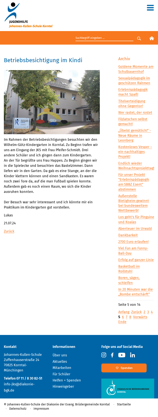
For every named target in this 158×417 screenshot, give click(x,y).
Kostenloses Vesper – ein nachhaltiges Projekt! (135, 152)
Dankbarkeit (128, 235)
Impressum (41, 408)
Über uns (60, 355)
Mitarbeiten (62, 368)
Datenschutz (17, 408)
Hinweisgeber (63, 386)
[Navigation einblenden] (150, 9)
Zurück (9, 231)
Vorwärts (140, 317)
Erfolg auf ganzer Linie (136, 260)
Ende (122, 322)
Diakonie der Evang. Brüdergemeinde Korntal (78, 404)
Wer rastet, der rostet (135, 112)
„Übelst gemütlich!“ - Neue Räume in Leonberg (134, 135)
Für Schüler (61, 374)
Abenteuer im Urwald (135, 228)
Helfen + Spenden (67, 380)
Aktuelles (60, 361)
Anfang (123, 312)
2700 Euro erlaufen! (133, 242)
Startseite (124, 404)
